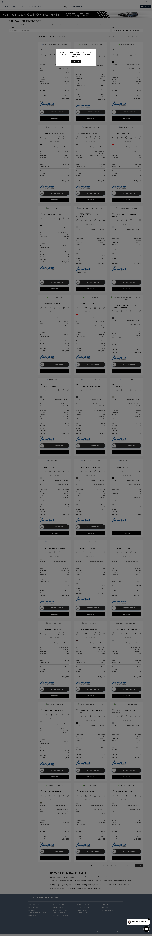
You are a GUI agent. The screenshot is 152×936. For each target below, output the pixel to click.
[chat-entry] (146, 929)
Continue (76, 61)
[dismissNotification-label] (149, 919)
